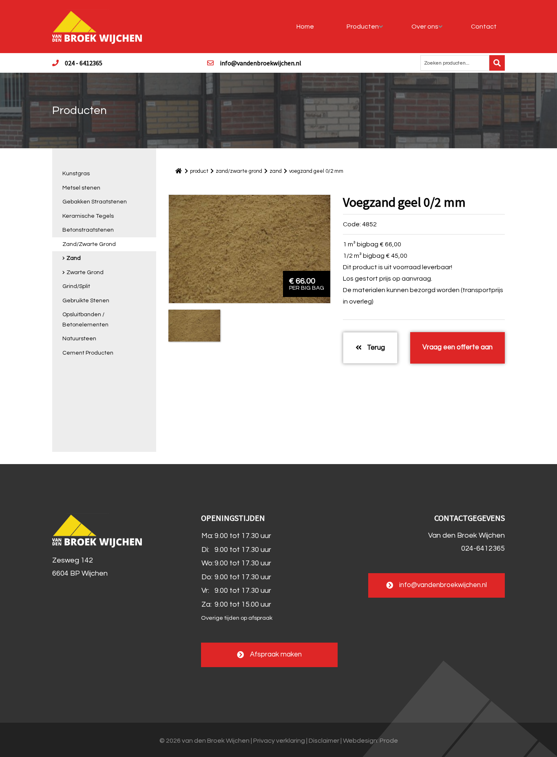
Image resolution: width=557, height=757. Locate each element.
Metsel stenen (81, 188)
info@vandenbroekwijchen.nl (260, 63)
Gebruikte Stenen (85, 301)
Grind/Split (76, 286)
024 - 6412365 (83, 63)
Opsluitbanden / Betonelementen (85, 320)
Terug (375, 347)
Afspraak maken (276, 654)
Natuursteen (79, 339)
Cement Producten (87, 353)
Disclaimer (324, 740)
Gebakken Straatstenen (94, 202)
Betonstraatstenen (88, 230)
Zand (73, 258)
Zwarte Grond (85, 272)
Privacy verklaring (279, 740)
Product (199, 171)
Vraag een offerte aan (457, 347)
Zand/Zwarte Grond (89, 244)
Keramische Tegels (88, 216)
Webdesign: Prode (370, 740)
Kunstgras (76, 173)
